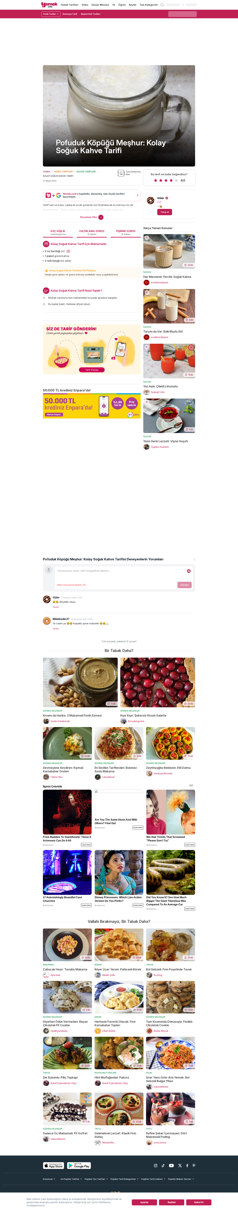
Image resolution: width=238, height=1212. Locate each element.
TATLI (98, 1128)
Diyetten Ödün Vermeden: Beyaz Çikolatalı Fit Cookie (65, 1023)
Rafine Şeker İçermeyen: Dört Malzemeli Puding (166, 1135)
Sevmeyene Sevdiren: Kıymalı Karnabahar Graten (63, 769)
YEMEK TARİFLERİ (63, 171)
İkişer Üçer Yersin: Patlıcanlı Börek (118, 969)
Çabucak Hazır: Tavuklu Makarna (65, 969)
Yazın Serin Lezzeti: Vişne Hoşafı (165, 441)
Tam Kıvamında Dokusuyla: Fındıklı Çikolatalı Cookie (169, 1023)
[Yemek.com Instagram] (155, 1165)
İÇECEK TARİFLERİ (86, 171)
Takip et (164, 212)
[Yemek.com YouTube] (171, 1165)
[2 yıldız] (161, 180)
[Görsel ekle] (189, 571)
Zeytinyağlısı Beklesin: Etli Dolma (168, 767)
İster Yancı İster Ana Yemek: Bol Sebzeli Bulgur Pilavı (167, 1079)
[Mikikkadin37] (47, 621)
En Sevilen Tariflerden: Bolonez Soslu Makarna (116, 769)
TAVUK (149, 964)
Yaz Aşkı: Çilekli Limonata (160, 386)
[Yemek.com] (49, 4)
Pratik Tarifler (49, 14)
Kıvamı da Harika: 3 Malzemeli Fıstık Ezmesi (72, 715)
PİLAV (149, 1072)
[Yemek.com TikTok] (163, 1165)
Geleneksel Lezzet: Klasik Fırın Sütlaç (115, 1135)
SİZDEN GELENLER (52, 710)
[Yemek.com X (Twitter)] (180, 1165)
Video (85, 4)
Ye (113, 4)
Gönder (184, 585)
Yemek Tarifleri (69, 4)
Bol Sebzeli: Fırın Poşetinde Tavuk (169, 969)
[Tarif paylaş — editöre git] (92, 347)
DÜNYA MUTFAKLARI (105, 1072)
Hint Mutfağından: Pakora (112, 1077)
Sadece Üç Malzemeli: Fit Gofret (65, 1133)
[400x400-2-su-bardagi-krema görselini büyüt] (68, 251)
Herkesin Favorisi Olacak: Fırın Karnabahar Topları (115, 1023)
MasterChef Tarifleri (90, 14)
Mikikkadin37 (61, 619)
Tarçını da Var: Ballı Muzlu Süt (163, 331)
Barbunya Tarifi (70, 14)
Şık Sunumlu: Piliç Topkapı (60, 1077)
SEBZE (98, 1017)
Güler (160, 198)
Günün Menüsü (100, 4)
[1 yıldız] (155, 180)
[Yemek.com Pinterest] (194, 1165)
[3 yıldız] (166, 180)
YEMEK (46, 171)
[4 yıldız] (171, 180)
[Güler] (47, 599)
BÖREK (98, 964)
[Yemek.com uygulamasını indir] (53, 1165)
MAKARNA (48, 964)
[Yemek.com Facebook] (187, 1165)
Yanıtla (56, 607)
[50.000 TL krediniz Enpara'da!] (92, 405)
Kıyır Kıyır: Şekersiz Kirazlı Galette (143, 715)
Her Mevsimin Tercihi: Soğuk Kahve (167, 276)
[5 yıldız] (176, 180)
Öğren (121, 4)
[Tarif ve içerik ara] (162, 5)
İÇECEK (147, 272)
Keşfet (132, 4)
